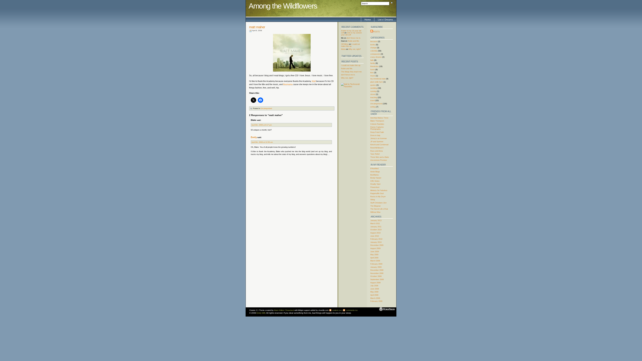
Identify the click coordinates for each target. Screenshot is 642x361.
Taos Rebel (375, 154)
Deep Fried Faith (377, 132)
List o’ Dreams (385, 19)
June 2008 (374, 289)
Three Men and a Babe (379, 157)
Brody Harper (375, 178)
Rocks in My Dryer (378, 197)
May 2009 (374, 255)
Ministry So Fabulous (378, 190)
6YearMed (374, 168)
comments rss (352, 310)
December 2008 (376, 270)
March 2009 (375, 261)
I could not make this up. (350, 45)
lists (371, 73)
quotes (373, 85)
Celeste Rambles (377, 124)
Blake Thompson (377, 121)
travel (372, 100)
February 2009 (376, 264)
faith (372, 60)
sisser (372, 94)
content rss (336, 310)
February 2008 (376, 301)
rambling (373, 88)
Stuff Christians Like (378, 203)
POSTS (376, 32)
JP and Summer (376, 142)
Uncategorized (266, 108)
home (372, 70)
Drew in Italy (375, 135)
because (373, 41)
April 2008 (374, 295)
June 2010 (374, 236)
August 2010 (375, 233)
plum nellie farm (376, 82)
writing (373, 107)
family (372, 63)
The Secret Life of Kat (379, 209)
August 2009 (375, 248)
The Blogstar (375, 206)
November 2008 (376, 273)
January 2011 (375, 227)
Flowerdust (374, 187)
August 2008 (375, 283)
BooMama (374, 175)
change (373, 48)
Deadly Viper (375, 184)
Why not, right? (355, 49)
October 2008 (376, 276)
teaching (373, 97)
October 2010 (376, 230)
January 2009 (376, 267)
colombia (374, 51)
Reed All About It (376, 148)
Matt (314, 81)
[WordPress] (387, 308)
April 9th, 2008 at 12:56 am (262, 142)
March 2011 (375, 223)
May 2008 (374, 292)
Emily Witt (260, 313)
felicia (343, 49)
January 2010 (376, 242)
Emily (254, 137)
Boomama (288, 84)
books (372, 45)
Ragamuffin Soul (377, 193)
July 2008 (374, 286)
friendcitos (374, 66)
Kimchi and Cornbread (379, 145)
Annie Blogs (375, 172)
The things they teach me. (351, 72)
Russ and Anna (376, 151)
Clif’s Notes (375, 181)
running (373, 91)
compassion (375, 54)
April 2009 (374, 258)
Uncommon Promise (378, 160)
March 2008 (375, 298)
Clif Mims (344, 44)
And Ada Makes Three (379, 118)
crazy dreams (376, 57)
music (372, 76)
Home (367, 19)
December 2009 (376, 245)
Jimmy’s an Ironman (378, 138)
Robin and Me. (353, 41)
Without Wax (375, 212)
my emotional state (378, 79)
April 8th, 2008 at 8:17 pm (261, 125)
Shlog (372, 200)
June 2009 (374, 252)
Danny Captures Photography (377, 128)
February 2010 (376, 239)
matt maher (257, 27)
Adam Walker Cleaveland (284, 310)
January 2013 (376, 220)
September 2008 (377, 279)
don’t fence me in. (354, 38)
